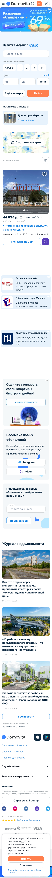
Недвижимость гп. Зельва (14, 723)
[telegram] (48, 808)
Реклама (22, 745)
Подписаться (19, 520)
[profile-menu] (47, 4)
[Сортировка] (45, 160)
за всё (46, 75)
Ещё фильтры (14, 93)
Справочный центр (26, 800)
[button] (26, 192)
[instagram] (15, 808)
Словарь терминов (13, 751)
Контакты (7, 786)
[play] (46, 737)
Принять (26, 858)
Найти (38, 93)
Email (11, 505)
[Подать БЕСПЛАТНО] (39, 3)
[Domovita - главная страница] (18, 3)
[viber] (45, 241)
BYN (43, 81)
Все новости (26, 716)
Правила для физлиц (13, 757)
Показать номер (22, 241)
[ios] (37, 737)
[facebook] (4, 808)
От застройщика (26, 120)
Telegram (29, 462)
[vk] (26, 808)
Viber (28, 471)
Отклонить (26, 865)
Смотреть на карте (28, 142)
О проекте (8, 745)
